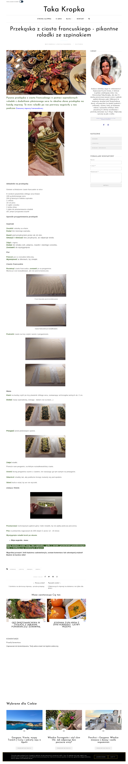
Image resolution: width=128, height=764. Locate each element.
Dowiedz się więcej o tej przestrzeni (106, 119)
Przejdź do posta (24, 748)
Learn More (101, 757)
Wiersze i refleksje (99, 147)
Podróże (95, 138)
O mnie (59, 19)
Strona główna (44, 19)
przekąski (29, 569)
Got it (112, 757)
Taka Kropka (64, 9)
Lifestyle (21, 569)
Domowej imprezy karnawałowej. (29, 108)
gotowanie (13, 569)
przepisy (38, 569)
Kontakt (80, 19)
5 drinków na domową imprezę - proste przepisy (26, 586)
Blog (68, 19)
